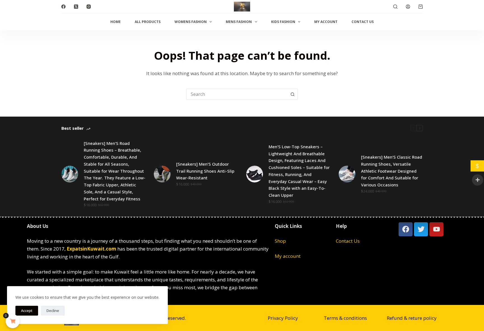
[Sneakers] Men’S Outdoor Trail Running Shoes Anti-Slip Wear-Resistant (205, 171)
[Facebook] (63, 6)
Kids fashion (283, 21)
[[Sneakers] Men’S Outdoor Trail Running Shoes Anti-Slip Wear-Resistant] (162, 174)
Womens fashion (190, 21)
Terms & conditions (345, 318)
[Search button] (292, 94)
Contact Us (363, 21)
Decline (52, 310)
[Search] (395, 6)
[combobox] (237, 94)
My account (326, 21)
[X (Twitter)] (76, 6)
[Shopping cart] (420, 6)
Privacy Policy (283, 318)
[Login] (408, 6)
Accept (26, 310)
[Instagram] (89, 6)
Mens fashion (239, 21)
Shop (280, 241)
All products (147, 21)
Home (115, 21)
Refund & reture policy (412, 318)
